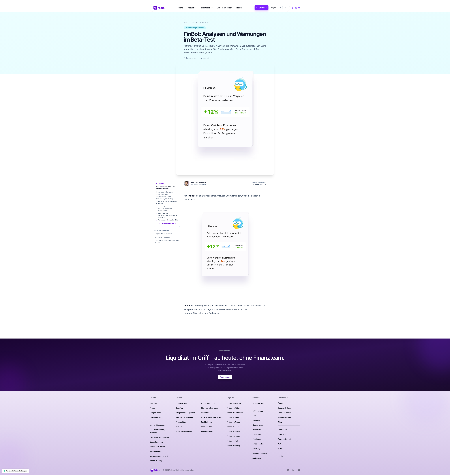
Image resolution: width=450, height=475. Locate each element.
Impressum (282, 430)
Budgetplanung (156, 442)
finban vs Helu (233, 417)
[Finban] (159, 7)
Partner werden (284, 413)
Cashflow (180, 408)
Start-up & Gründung (209, 408)
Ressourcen (205, 8)
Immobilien (257, 434)
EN (285, 8)
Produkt (190, 8)
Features (153, 403)
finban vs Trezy (233, 431)
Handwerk (257, 430)
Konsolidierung (156, 461)
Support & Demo (284, 408)
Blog (185, 22)
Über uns (281, 403)
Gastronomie (258, 425)
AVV (279, 444)
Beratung (256, 449)
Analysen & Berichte (158, 447)
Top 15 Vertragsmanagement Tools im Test (167, 241)
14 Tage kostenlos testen (165, 224)
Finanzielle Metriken (184, 431)
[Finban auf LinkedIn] (292, 8)
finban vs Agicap (234, 403)
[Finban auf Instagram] (296, 8)
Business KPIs (207, 431)
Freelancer (257, 439)
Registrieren (261, 8)
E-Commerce (258, 411)
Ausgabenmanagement (185, 413)
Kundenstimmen (284, 417)
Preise (239, 8)
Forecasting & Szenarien (199, 22)
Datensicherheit (284, 439)
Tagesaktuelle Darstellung (164, 234)
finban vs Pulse (233, 441)
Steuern (179, 427)
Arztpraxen (257, 458)
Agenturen (257, 420)
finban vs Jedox (233, 436)
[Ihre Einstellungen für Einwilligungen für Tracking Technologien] (15, 471)
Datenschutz (283, 434)
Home (180, 8)
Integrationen (155, 413)
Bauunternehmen (260, 453)
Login (273, 8)
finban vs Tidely (233, 408)
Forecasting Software (162, 237)
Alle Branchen (258, 403)
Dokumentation (156, 417)
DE (281, 8)
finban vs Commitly (235, 413)
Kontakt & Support (224, 8)
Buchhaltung (206, 422)
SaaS (255, 416)
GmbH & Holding (208, 403)
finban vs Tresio (233, 422)
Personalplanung (157, 451)
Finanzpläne (181, 422)
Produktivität (206, 427)
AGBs (280, 449)
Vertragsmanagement (159, 456)
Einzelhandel (258, 444)
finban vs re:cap (233, 446)
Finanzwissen (207, 413)
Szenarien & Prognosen (159, 437)
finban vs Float (233, 427)
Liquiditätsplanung (157, 425)
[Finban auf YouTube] (299, 8)
